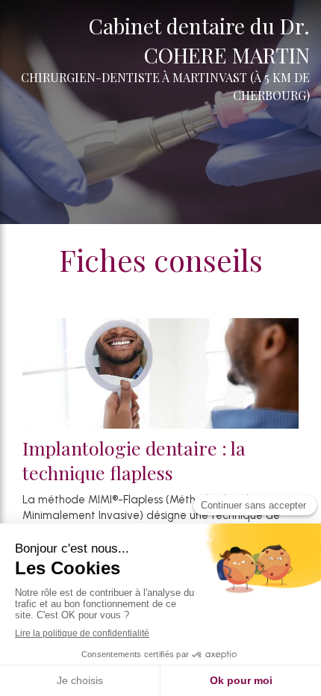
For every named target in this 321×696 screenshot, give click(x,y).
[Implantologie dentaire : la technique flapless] (160, 373)
